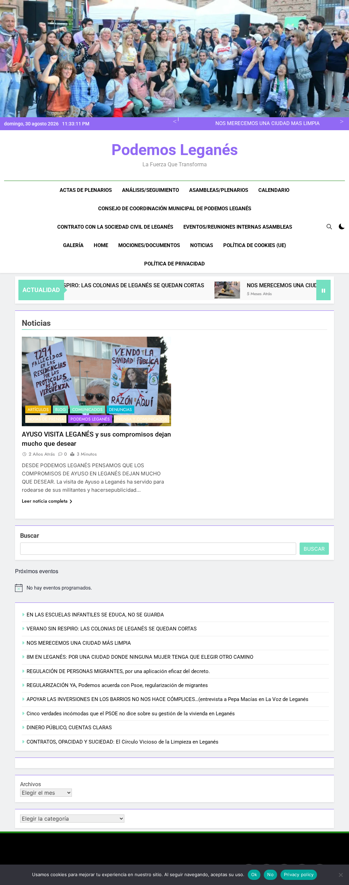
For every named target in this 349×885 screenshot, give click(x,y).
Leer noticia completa (44, 501)
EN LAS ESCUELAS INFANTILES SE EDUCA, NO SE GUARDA (95, 615)
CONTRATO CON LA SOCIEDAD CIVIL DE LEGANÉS (115, 227)
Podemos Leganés (174, 150)
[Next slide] (340, 121)
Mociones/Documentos (149, 245)
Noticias (201, 245)
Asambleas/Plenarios (218, 190)
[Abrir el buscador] (329, 226)
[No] (340, 874)
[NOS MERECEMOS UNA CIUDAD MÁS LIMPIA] (206, 290)
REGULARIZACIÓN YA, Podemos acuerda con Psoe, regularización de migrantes (117, 685)
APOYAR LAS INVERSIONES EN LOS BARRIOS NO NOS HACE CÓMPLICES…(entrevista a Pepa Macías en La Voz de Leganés (167, 699)
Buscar (29, 535)
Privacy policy (299, 874)
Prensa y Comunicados (141, 419)
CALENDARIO (273, 190)
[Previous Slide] (173, 121)
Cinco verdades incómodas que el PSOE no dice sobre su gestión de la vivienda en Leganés (131, 714)
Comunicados (87, 410)
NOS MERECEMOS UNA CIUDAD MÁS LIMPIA (267, 123)
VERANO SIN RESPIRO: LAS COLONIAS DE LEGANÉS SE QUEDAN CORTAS (92, 285)
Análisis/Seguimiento (150, 190)
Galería (73, 245)
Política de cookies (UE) (254, 245)
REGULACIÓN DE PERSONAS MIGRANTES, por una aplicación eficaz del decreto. (118, 671)
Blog (60, 410)
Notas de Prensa (46, 419)
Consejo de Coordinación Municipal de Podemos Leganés (174, 208)
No (270, 874)
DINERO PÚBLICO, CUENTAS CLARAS (69, 727)
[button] (206, 290)
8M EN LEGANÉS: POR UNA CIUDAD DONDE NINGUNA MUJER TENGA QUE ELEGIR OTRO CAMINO (140, 657)
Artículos (38, 410)
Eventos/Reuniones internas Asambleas (237, 227)
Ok (254, 874)
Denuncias (120, 410)
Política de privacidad (174, 264)
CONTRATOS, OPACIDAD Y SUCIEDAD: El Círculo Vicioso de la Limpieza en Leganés (122, 742)
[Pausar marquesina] (323, 290)
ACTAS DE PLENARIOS (86, 190)
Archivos (30, 784)
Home (101, 245)
